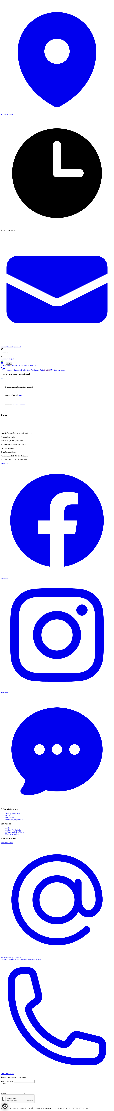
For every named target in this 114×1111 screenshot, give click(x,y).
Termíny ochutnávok (12, 813)
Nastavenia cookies (12, 834)
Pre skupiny (25, 365)
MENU (9, 363)
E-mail (3, 1084)
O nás (36, 365)
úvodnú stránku (19, 404)
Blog (32, 365)
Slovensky (4, 359)
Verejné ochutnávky (8, 365)
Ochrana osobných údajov (14, 832)
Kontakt (47, 370)
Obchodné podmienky (13, 830)
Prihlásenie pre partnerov (14, 819)
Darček (18, 365)
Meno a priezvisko (7, 1081)
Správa (3, 1093)
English (11, 359)
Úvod (4, 370)
